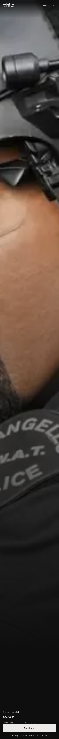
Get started (29, 728)
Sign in (44, 5)
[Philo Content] (53, 5)
